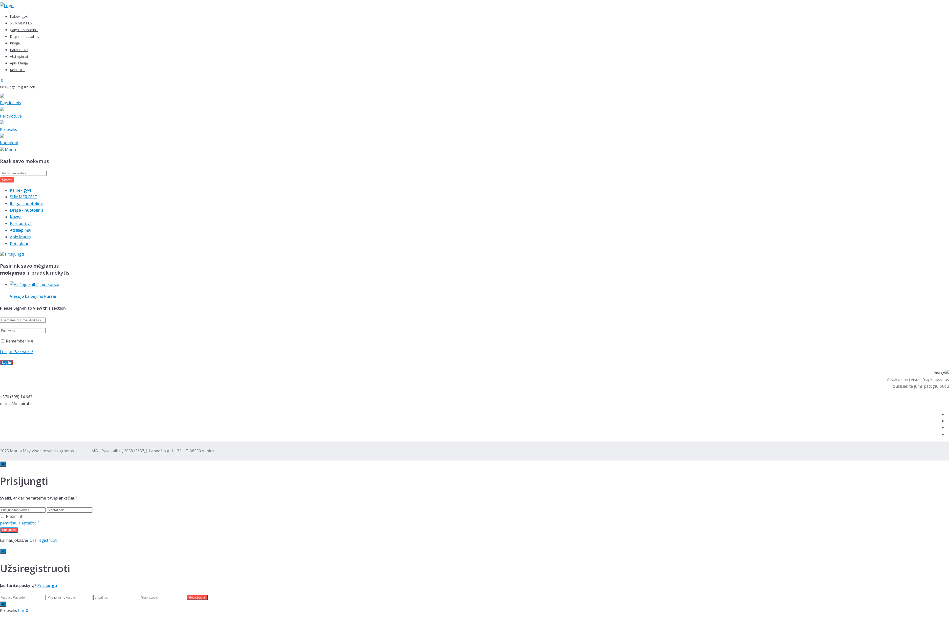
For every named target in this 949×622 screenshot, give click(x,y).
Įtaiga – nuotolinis (24, 29)
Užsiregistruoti (44, 540)
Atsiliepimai (19, 56)
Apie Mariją (19, 63)
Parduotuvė (19, 49)
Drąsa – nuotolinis (24, 36)
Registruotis (26, 87)
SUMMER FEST (22, 23)
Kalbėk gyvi (19, 16)
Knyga (15, 43)
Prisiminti (14, 516)
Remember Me (19, 341)
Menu (10, 149)
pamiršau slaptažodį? (19, 523)
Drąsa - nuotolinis (26, 210)
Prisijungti (8, 87)
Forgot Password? (16, 351)
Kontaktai (17, 69)
